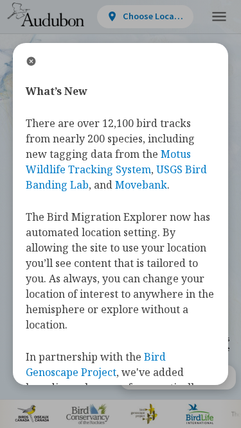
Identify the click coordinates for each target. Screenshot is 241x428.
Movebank (141, 185)
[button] (219, 17)
